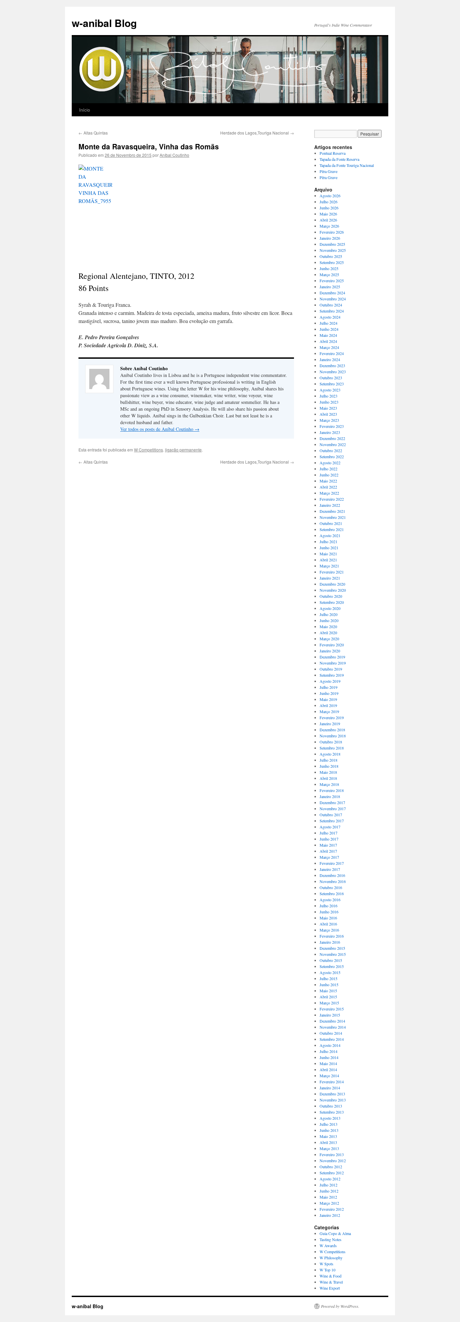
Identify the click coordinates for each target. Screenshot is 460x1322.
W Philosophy (331, 1257)
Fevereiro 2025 (332, 280)
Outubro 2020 (331, 596)
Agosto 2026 (330, 195)
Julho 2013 (328, 1124)
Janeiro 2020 (330, 650)
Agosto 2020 (330, 608)
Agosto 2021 (330, 535)
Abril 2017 (328, 851)
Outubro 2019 (331, 669)
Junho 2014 (329, 1057)
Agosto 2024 (330, 317)
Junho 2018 (329, 766)
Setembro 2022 (332, 456)
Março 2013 (329, 1148)
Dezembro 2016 (332, 875)
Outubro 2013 (331, 1106)
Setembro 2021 (332, 529)
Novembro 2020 (333, 590)
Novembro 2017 (333, 808)
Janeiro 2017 (330, 869)
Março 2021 (329, 565)
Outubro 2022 (331, 450)
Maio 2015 (328, 990)
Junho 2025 (329, 268)
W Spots (326, 1263)
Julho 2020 (328, 614)
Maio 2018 (328, 772)
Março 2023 (329, 420)
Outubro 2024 (331, 304)
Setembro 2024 (332, 311)
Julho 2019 (328, 687)
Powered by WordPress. (340, 1306)
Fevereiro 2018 (332, 790)
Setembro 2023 (332, 383)
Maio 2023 (328, 408)
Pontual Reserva (333, 153)
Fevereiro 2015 (332, 1008)
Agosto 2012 (330, 1178)
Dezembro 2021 (332, 511)
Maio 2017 (328, 845)
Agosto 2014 (330, 1045)
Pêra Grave (328, 171)
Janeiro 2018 (330, 796)
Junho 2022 (329, 474)
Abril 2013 (328, 1142)
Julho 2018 (328, 760)
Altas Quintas (93, 133)
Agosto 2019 (330, 681)
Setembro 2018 (332, 748)
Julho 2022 (328, 468)
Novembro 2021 (333, 517)
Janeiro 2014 (330, 1087)
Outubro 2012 (331, 1166)
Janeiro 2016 (330, 942)
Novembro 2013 (333, 1100)
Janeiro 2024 (330, 359)
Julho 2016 (328, 905)
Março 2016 (329, 930)
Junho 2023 (329, 402)
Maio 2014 (328, 1063)
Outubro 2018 (331, 741)
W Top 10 (327, 1269)
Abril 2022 (328, 487)
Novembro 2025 (333, 250)
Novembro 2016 (333, 881)
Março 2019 (329, 711)
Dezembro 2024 (332, 292)
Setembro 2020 (332, 602)
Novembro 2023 (333, 371)
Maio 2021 (328, 553)
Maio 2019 (328, 699)
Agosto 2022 (330, 462)
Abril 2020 (328, 632)
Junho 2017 (329, 839)
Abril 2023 (328, 414)
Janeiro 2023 (330, 432)
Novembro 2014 (333, 1027)
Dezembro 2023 (332, 365)
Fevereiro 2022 (332, 499)
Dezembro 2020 (332, 584)
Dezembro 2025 (332, 244)
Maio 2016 (328, 917)
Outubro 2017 (331, 814)
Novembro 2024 (333, 298)
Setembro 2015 (332, 966)
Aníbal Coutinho (174, 155)
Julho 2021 (328, 541)
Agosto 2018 (330, 754)
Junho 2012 (329, 1191)
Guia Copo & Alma (335, 1233)
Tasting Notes (330, 1239)
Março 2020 (329, 638)
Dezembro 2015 (332, 948)
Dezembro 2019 (332, 656)
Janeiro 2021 (330, 578)
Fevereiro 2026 (332, 232)
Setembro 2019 (332, 675)
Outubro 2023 (331, 377)
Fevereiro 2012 (332, 1209)
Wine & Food (330, 1276)
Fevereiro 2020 (332, 644)
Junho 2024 (329, 329)
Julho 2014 (328, 1051)
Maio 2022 (328, 480)
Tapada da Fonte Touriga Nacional (347, 165)
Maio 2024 (328, 335)
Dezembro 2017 (332, 802)
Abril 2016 (328, 924)
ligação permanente (183, 449)
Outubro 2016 (331, 887)
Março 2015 (329, 1002)
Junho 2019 (329, 693)
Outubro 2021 (331, 523)
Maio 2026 (328, 213)
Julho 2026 (328, 201)
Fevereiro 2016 (332, 936)
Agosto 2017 (330, 826)
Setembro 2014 (332, 1039)
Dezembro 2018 (332, 729)
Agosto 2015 (330, 972)
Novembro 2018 (333, 735)
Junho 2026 (329, 207)
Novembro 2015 (333, 954)
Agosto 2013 (330, 1118)
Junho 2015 (329, 984)
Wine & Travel (331, 1282)
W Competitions (148, 449)
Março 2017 (329, 857)
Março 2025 (329, 274)
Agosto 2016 (330, 899)
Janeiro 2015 (330, 1015)
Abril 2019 (328, 705)
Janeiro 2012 (330, 1215)
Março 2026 (329, 226)
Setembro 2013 (332, 1112)
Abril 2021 (328, 559)
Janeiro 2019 (330, 723)
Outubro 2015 (331, 960)
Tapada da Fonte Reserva (339, 159)
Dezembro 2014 (332, 1021)
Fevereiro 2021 (332, 572)
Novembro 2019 (333, 663)
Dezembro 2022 (332, 438)
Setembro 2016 (332, 893)
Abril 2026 (328, 220)
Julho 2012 (328, 1184)
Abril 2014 (328, 1069)
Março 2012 (329, 1203)
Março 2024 (329, 347)
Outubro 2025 (331, 256)
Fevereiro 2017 (332, 863)
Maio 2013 (328, 1136)
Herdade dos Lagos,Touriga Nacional (257, 133)
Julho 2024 (328, 323)
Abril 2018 (328, 778)
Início (84, 110)
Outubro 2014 (331, 1033)
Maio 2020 (328, 626)
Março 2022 (329, 493)
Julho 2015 (328, 978)
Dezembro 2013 (332, 1093)
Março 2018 (329, 784)
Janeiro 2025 (330, 286)
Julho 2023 (328, 396)
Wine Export (330, 1288)
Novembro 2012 (333, 1160)
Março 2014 (329, 1075)
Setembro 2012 (332, 1172)
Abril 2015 (328, 996)
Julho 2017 (328, 832)
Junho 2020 (329, 620)
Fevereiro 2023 (332, 426)
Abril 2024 (328, 341)
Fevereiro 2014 (332, 1081)
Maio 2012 (328, 1197)
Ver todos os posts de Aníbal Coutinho (159, 429)
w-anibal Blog (104, 23)
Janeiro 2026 (330, 238)
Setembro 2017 (332, 820)
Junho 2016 (329, 911)
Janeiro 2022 (330, 505)
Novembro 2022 (333, 444)
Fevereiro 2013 (332, 1154)
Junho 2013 (329, 1130)
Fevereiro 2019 (332, 717)
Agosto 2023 (330, 389)
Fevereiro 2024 (332, 353)
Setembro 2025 (332, 262)
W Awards (328, 1245)
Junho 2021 (329, 547)
